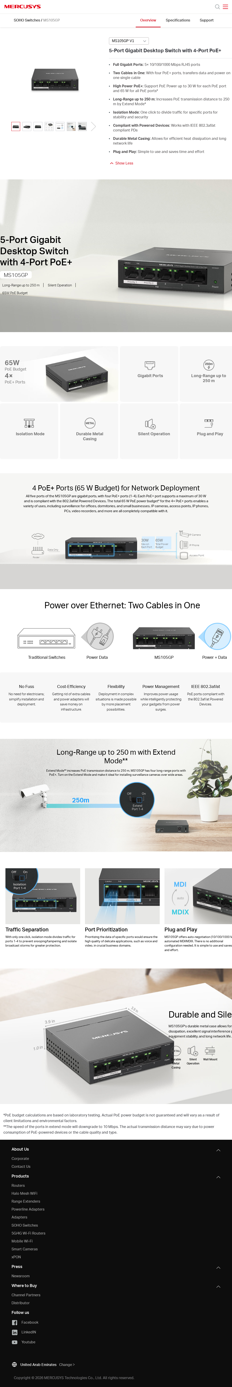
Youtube (28, 1341)
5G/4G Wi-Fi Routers (28, 1233)
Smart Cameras (25, 1249)
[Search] (217, 7)
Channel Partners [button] (26, 1294)
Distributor (21, 1302)
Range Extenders (26, 1201)
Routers (18, 1185)
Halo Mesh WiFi (24, 1193)
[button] (92, 126)
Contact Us (21, 1166)
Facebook (30, 1322)
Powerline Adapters (28, 1209)
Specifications (178, 20)
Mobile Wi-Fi (22, 1241)
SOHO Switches (27, 20)
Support (207, 20)
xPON (16, 1256)
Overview (148, 20)
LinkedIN (29, 1332)
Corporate (20, 1158)
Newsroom (21, 1275)
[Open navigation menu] (225, 7)
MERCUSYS (23, 6)
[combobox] (129, 41)
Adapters (19, 1217)
